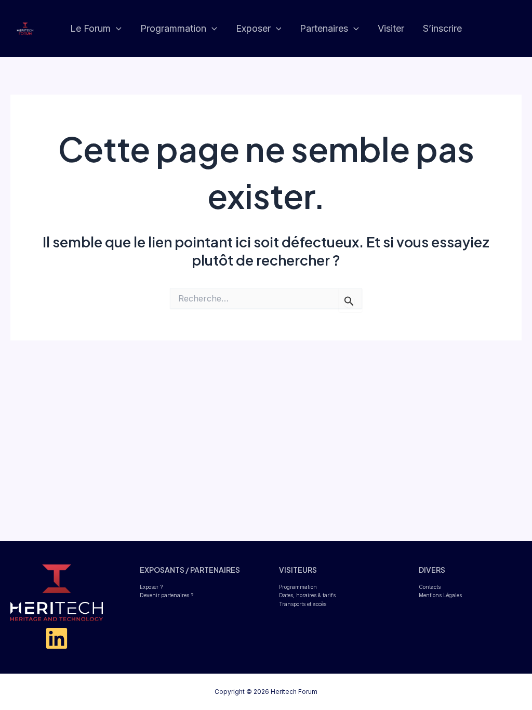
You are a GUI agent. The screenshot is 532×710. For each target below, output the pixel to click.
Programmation (173, 28)
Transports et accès (302, 604)
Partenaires (324, 28)
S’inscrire (442, 28)
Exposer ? (151, 587)
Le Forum (90, 28)
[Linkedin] (57, 638)
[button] (116, 28)
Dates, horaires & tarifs (307, 595)
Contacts (430, 587)
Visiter (391, 28)
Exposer (253, 28)
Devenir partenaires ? (166, 595)
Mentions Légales (440, 595)
